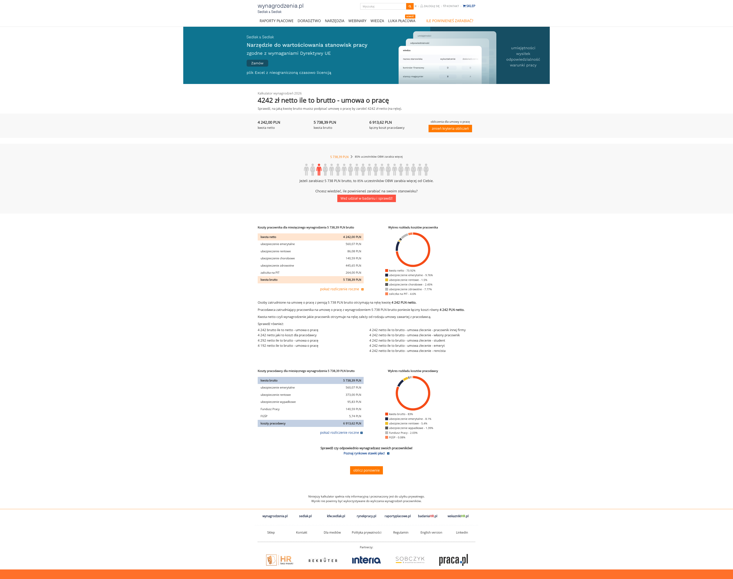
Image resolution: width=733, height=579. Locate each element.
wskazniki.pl (458, 516)
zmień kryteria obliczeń (450, 128)
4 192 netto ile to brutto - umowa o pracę (288, 345)
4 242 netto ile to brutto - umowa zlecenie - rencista (407, 350)
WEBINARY (357, 20)
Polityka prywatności (366, 532)
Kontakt (452, 6)
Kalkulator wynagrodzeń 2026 (280, 93)
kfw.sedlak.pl (336, 516)
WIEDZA (377, 20)
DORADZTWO (309, 20)
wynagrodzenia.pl (275, 516)
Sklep (470, 6)
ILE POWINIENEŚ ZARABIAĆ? (449, 20)
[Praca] (410, 560)
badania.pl (427, 516)
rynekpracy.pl (366, 516)
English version (431, 532)
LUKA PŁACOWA (401, 20)
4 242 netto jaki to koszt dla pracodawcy (287, 335)
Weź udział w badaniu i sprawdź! (367, 198)
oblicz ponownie (366, 470)
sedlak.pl (305, 516)
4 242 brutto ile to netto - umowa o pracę (288, 330)
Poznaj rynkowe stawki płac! (364, 453)
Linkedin (462, 532)
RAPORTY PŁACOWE (277, 20)
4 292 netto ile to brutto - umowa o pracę (288, 340)
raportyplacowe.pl (398, 516)
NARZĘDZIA (334, 20)
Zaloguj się (431, 6)
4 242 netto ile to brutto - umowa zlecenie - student (407, 340)
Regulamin (400, 532)
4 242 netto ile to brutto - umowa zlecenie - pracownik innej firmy (417, 330)
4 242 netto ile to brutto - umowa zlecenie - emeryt (407, 345)
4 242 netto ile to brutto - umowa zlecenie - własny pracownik (414, 335)
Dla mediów (332, 532)
